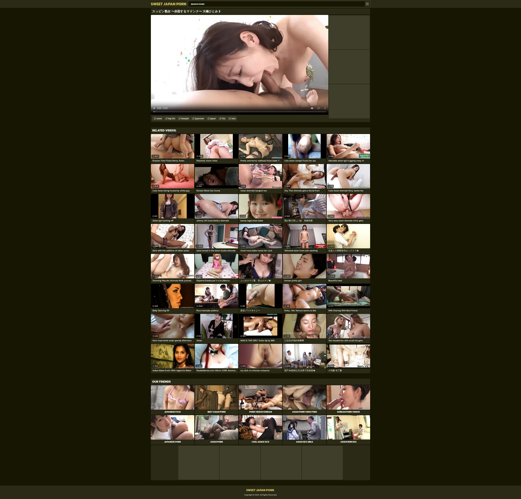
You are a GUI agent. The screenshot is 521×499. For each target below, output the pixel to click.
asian (159, 118)
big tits (171, 118)
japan (213, 118)
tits (223, 118)
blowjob (185, 118)
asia (233, 118)
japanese (199, 118)
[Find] (367, 4)
